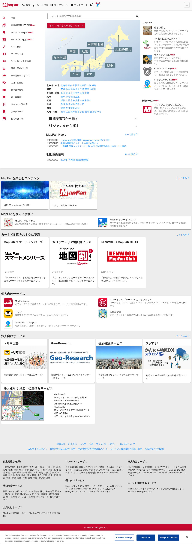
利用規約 (72, 444)
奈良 (82, 100)
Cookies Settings (124, 537)
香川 (68, 108)
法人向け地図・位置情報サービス (143, 467)
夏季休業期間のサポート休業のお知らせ (79, 143)
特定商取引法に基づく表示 (62, 448)
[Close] (187, 537)
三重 (77, 96)
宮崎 (87, 111)
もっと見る (131, 134)
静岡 (68, 96)
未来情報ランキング (24, 494)
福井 (77, 93)
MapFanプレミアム (74, 486)
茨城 (63, 89)
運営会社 (61, 444)
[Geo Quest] (98, 5)
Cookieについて (127, 444)
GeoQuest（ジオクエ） (76, 491)
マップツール (26, 491)
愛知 (72, 96)
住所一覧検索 (41, 494)
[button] (92, 118)
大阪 (68, 100)
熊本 (77, 111)
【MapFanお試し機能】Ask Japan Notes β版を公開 (85, 140)
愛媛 (72, 108)
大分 (82, 111)
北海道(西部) (22, 467)
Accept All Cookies (168, 537)
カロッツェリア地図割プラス (170, 489)
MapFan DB (174, 470)
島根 (68, 104)
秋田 (84, 85)
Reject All (145, 537)
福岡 (63, 111)
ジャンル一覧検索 (26, 497)
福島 (94, 85)
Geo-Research (176, 472)
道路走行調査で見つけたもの (96, 470)
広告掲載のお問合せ (154, 448)
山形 (89, 85)
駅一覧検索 (11, 497)
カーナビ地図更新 (87, 472)
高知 (77, 108)
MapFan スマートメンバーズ (141, 489)
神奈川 (93, 89)
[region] (96, 537)
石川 (72, 93)
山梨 (82, 93)
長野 (87, 93)
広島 (77, 104)
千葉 (82, 89)
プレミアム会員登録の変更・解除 (126, 448)
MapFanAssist (75, 489)
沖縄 (99, 111)
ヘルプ (83, 444)
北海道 (64, 85)
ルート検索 (13, 491)
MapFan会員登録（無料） (15, 513)
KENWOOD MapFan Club (140, 491)
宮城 (79, 85)
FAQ (91, 444)
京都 (72, 100)
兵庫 (77, 100)
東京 (87, 89)
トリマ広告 (162, 472)
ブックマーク (42, 497)
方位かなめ (110, 489)
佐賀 (68, 111)
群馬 (72, 89)
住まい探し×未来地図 (44, 491)
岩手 (75, 85)
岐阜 (63, 96)
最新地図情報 (71, 467)
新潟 (63, 93)
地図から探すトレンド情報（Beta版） (97, 467)
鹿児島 (93, 111)
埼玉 (77, 89)
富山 (68, 93)
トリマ (101, 489)
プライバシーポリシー (106, 444)
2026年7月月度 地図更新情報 (74, 160)
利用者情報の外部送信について (93, 448)
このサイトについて (37, 448)
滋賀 (63, 100)
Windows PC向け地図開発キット (151, 470)
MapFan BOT (89, 489)
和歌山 (88, 100)
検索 (5, 491)
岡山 (72, 104)
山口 (82, 104)
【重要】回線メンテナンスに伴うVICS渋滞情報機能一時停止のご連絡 (93, 146)
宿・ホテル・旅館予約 (107, 472)
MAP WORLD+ (149, 472)
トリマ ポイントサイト (100, 491)
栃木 (68, 89)
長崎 (72, 111)
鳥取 (63, 104)
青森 (70, 85)
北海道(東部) (9, 467)
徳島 (63, 108)
